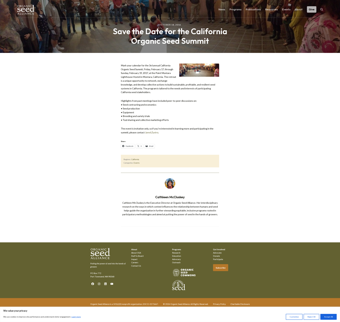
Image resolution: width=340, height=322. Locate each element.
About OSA (136, 253)
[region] (170, 314)
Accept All (328, 317)
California (135, 159)
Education (176, 256)
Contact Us (136, 266)
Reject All (311, 317)
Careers (134, 262)
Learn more (76, 317)
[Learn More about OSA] (184, 277)
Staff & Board (137, 256)
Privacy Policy (219, 304)
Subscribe (221, 267)
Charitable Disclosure (240, 304)
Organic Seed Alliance (26, 10)
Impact (134, 259)
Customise (294, 317)
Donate (216, 256)
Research (176, 253)
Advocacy (176, 259)
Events (137, 163)
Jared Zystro (151, 132)
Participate (218, 259)
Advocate (217, 253)
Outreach (176, 262)
